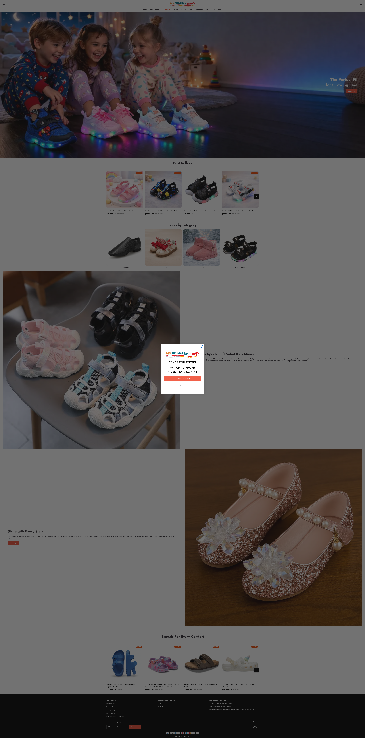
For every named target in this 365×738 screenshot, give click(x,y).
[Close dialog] (202, 346)
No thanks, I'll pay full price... (182, 385)
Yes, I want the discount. (182, 378)
